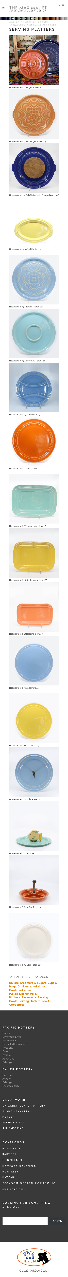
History (6, 1033)
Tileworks (13, 1128)
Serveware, (30, 997)
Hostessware (9, 1040)
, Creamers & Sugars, (33, 982)
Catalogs (7, 1062)
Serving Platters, (30, 1001)
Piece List (7, 1047)
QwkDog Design (39, 1270)
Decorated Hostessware (15, 1044)
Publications (13, 1189)
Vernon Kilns (13, 1122)
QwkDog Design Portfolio (29, 1183)
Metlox (8, 1117)
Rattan (8, 1177)
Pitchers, (15, 997)
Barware (9, 1154)
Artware (6, 1055)
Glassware (11, 1148)
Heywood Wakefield (19, 1166)
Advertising (8, 1058)
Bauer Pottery (17, 1069)
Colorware (14, 1099)
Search (6, 1215)
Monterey (10, 1172)
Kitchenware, (28, 993)
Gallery (19, 25)
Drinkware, (25, 986)
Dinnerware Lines (11, 1036)
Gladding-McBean (17, 1111)
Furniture (13, 1160)
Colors (6, 1051)
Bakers (14, 982)
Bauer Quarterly (10, 1086)
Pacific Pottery (36, 22)
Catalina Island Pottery (23, 1106)
